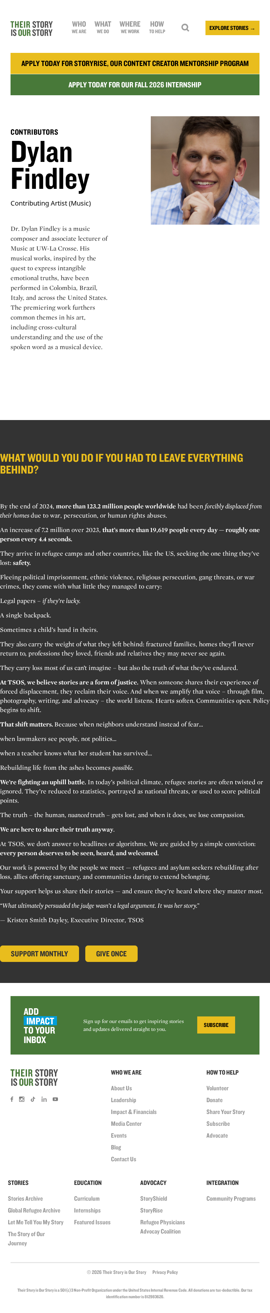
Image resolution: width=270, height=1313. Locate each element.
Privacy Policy (165, 1272)
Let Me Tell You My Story (36, 1222)
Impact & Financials (134, 1112)
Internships (87, 1210)
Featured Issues (92, 1222)
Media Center (126, 1123)
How (157, 27)
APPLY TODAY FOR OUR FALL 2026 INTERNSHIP (135, 84)
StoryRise (151, 1210)
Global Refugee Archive (34, 1210)
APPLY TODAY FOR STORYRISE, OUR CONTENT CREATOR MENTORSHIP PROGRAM (135, 63)
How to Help (222, 1072)
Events (119, 1135)
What (102, 27)
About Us (121, 1088)
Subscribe (218, 1123)
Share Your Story (225, 1112)
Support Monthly (39, 953)
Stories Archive (25, 1198)
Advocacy (153, 1183)
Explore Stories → (232, 27)
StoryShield (153, 1198)
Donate (214, 1100)
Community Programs (231, 1198)
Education (88, 1183)
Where (130, 27)
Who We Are (126, 1072)
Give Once (111, 953)
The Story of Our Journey (26, 1238)
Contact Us (123, 1159)
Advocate (217, 1135)
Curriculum (87, 1198)
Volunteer (217, 1088)
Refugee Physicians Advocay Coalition (162, 1226)
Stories (18, 1183)
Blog (116, 1147)
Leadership (123, 1100)
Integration (222, 1183)
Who (79, 27)
